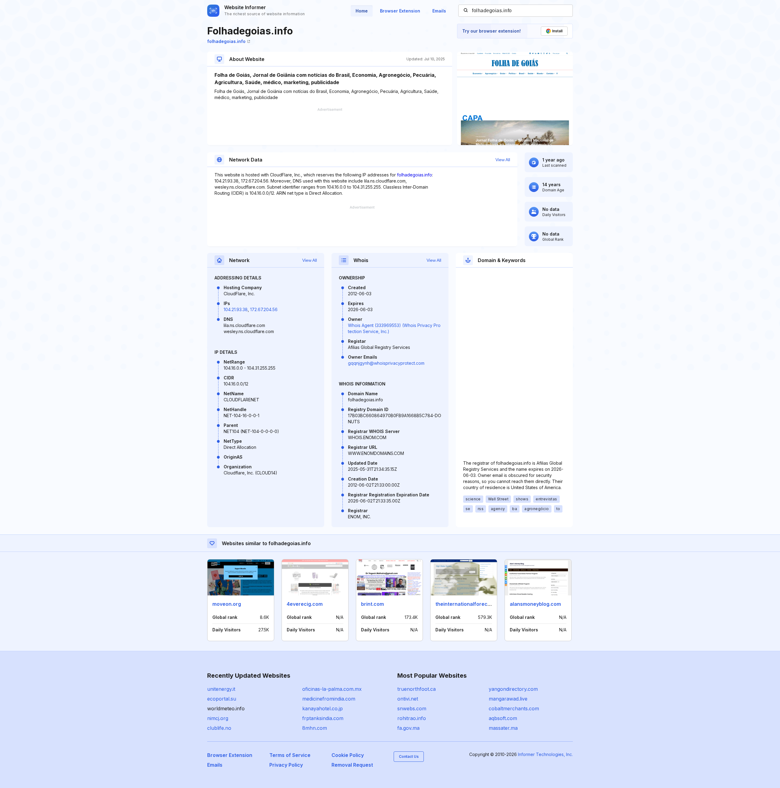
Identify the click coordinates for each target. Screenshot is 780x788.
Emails (439, 10)
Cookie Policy (348, 755)
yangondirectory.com (513, 689)
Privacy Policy (286, 765)
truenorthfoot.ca (416, 689)
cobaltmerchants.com (514, 708)
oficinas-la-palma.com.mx (332, 689)
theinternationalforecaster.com (473, 604)
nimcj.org (217, 718)
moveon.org (226, 604)
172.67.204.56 (264, 309)
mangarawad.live (508, 699)
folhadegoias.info (226, 41)
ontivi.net (407, 699)
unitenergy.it (221, 689)
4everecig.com (305, 604)
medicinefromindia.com (328, 699)
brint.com (372, 604)
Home (362, 10)
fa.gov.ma (408, 728)
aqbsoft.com (503, 718)
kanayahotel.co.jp (322, 708)
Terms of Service (289, 755)
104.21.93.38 (236, 309)
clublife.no (219, 728)
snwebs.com (411, 708)
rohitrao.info (411, 718)
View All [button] (502, 159)
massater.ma (503, 728)
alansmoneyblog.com (535, 604)
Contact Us (409, 756)
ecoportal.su (221, 699)
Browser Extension (400, 10)
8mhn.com (314, 728)
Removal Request (352, 765)
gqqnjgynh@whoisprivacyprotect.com (386, 363)
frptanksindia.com (322, 718)
